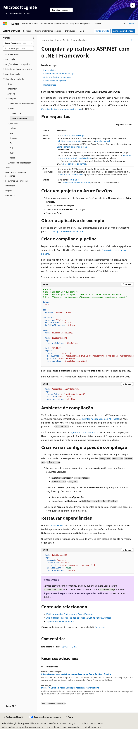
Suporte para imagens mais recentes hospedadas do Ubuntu (76, 593)
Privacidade (96, 723)
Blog (71, 723)
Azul (52, 40)
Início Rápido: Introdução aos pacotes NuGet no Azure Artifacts (78, 617)
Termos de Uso (53, 727)
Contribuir (83, 723)
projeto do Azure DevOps (73, 135)
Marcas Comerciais (71, 727)
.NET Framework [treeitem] (19, 118)
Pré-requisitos (49, 70)
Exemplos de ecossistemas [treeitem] (22, 103)
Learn (44, 40)
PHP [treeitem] (11, 148)
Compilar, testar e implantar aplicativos (61, 109)
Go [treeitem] (11, 143)
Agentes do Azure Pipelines (60, 621)
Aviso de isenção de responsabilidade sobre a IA (24, 723)
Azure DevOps (63, 40)
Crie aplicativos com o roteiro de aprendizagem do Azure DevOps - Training (76, 674)
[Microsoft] (5, 23)
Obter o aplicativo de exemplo (56, 77)
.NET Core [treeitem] (16, 113)
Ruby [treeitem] (12, 153)
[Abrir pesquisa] (125, 23)
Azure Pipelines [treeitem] (12, 54)
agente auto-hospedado (83, 432)
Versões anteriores (57, 723)
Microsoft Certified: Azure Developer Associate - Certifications (70, 688)
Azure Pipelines (80, 40)
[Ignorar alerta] (132, 5)
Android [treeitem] (13, 138)
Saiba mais (100, 627)
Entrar (132, 23)
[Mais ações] (131, 40)
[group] (87, 326)
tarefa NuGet (56, 525)
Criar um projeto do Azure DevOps (59, 73)
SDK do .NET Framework (71, 174)
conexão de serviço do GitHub (76, 182)
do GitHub (72, 179)
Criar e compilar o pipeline (55, 80)
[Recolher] (33, 38)
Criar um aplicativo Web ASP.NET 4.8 (64, 231)
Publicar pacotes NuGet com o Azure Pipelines (70, 613)
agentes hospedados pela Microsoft (100, 418)
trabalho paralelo (103, 141)
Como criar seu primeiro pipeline (72, 147)
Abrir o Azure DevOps (123, 31)
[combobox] (18, 43)
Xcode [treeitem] (12, 157)
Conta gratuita (102, 31)
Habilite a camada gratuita (69, 141)
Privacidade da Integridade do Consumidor (21, 727)
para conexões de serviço (74, 164)
